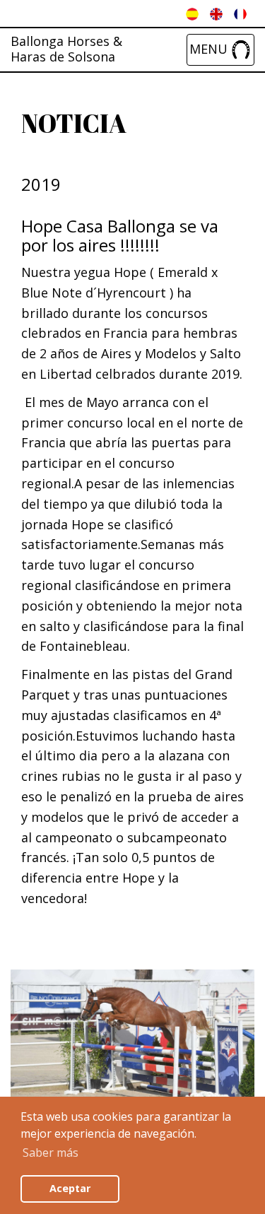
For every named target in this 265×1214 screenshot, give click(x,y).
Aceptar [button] (69, 1188)
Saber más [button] (50, 1152)
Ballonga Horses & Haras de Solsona (66, 41)
